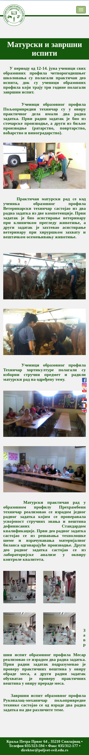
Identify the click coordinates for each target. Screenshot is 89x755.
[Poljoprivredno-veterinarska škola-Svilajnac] (11, 9)
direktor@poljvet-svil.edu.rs (44, 750)
